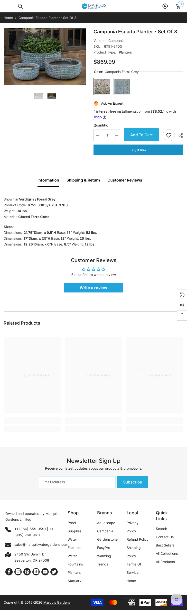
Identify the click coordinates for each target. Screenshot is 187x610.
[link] (32, 420)
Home (8, 18)
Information (48, 180)
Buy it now (138, 150)
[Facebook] (9, 571)
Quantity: (101, 125)
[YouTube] (45, 571)
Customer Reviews (124, 180)
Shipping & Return (83, 180)
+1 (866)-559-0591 (30, 529)
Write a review (93, 287)
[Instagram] (18, 571)
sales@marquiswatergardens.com (41, 544)
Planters (125, 52)
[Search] (20, 6)
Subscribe (132, 482)
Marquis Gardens (56, 602)
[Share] (179, 135)
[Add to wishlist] (169, 135)
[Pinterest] (27, 571)
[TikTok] (36, 571)
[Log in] (165, 6)
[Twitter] (54, 571)
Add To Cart (140, 134)
